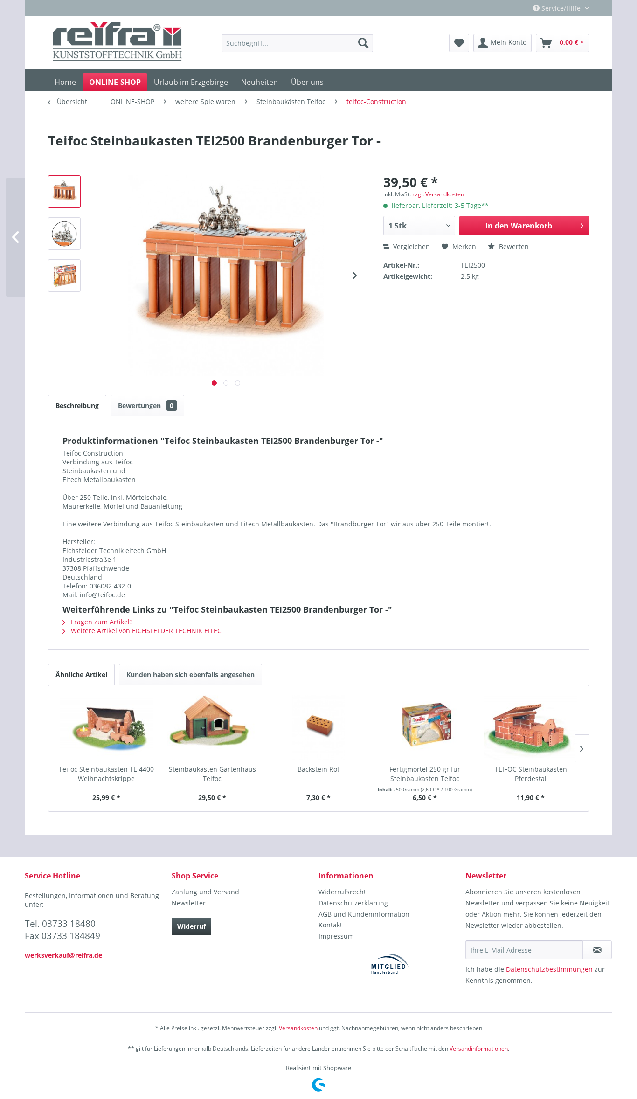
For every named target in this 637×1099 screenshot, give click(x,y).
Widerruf (191, 926)
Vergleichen (410, 246)
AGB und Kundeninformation (363, 914)
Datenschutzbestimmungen (549, 969)
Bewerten (513, 246)
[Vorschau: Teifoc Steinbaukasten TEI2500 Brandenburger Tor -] (64, 191)
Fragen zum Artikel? (100, 621)
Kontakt (330, 924)
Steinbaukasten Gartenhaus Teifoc (212, 774)
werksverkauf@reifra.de (63, 955)
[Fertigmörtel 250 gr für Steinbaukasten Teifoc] (424, 727)
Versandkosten (298, 1028)
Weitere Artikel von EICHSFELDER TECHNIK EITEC (145, 630)
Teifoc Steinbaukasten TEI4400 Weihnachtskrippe (106, 774)
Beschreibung (77, 405)
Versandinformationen (479, 1048)
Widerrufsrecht (342, 891)
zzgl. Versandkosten (438, 194)
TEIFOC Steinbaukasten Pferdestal (531, 774)
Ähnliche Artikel (81, 674)
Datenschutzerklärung (353, 903)
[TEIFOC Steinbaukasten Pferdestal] (530, 727)
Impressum (336, 936)
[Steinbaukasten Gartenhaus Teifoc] (212, 727)
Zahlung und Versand (205, 891)
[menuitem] (297, 43)
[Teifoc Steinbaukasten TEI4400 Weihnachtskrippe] (106, 727)
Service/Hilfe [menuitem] (561, 8)
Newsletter (189, 903)
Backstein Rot (318, 769)
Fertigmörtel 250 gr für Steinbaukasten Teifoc (424, 774)
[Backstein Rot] (318, 727)
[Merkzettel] (459, 43)
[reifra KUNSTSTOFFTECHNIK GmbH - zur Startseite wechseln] (117, 43)
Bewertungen (145, 405)
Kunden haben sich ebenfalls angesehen (190, 674)
